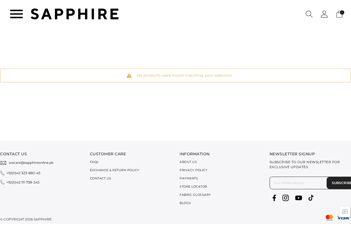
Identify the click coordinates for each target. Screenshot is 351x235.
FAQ (94, 162)
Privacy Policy (193, 170)
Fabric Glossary (195, 195)
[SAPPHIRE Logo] (74, 13)
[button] (309, 13)
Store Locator (193, 186)
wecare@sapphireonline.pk (31, 163)
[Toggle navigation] (16, 14)
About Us (188, 162)
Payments (189, 178)
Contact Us (100, 178)
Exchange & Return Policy (114, 170)
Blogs (185, 203)
